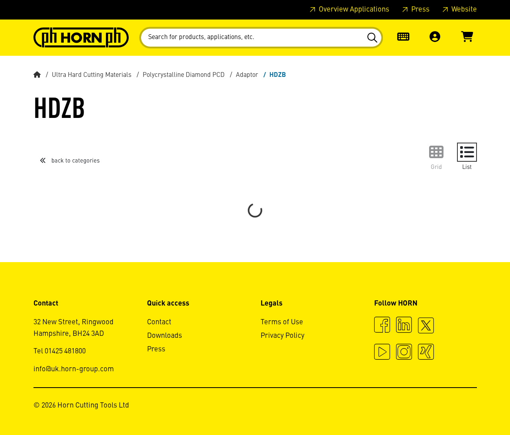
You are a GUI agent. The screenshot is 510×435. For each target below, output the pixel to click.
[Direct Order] (403, 37)
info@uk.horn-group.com (73, 369)
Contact (159, 322)
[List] (467, 152)
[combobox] (261, 38)
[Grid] (436, 152)
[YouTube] (382, 353)
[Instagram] (404, 353)
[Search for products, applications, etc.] (372, 38)
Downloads (164, 335)
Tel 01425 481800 (59, 351)
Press (420, 9)
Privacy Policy (282, 335)
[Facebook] (382, 326)
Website (463, 9)
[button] (435, 37)
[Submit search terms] (372, 38)
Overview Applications (353, 9)
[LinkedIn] (404, 326)
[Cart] (467, 37)
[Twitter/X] (426, 329)
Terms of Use (282, 322)
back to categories (75, 161)
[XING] (426, 353)
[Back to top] (473, 407)
